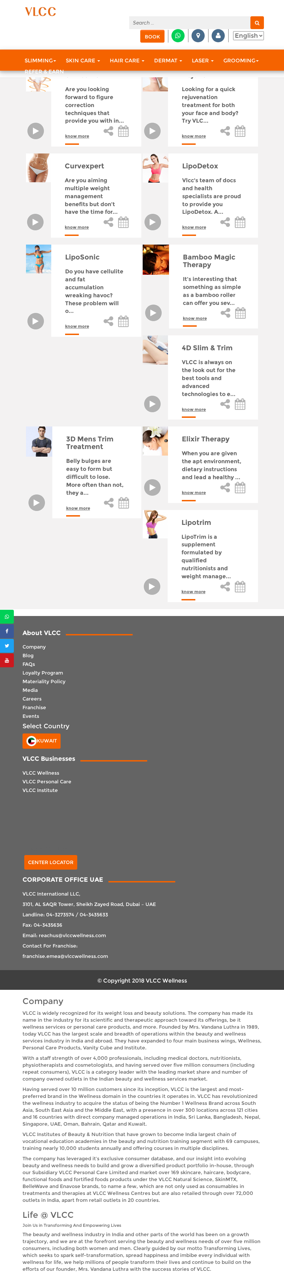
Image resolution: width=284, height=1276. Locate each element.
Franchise (34, 707)
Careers (32, 699)
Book (152, 37)
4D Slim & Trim (207, 348)
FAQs (29, 664)
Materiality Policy (44, 681)
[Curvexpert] (38, 167)
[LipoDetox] (155, 168)
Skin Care (81, 60)
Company (34, 647)
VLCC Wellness (41, 773)
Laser (201, 60)
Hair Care (125, 60)
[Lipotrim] (155, 524)
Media (30, 690)
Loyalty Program (43, 673)
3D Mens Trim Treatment (90, 443)
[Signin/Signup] (218, 35)
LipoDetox (200, 166)
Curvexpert (84, 166)
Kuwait (47, 741)
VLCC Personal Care (47, 781)
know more (77, 136)
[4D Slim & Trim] (155, 349)
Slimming (39, 60)
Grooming (239, 60)
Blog (28, 655)
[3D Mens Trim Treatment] (39, 441)
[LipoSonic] (38, 259)
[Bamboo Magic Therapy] (156, 259)
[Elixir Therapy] (155, 440)
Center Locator (50, 862)
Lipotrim (196, 522)
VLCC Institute (40, 790)
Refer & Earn (44, 71)
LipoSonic (82, 257)
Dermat (166, 60)
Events (31, 716)
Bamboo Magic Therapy (209, 261)
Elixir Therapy (206, 439)
